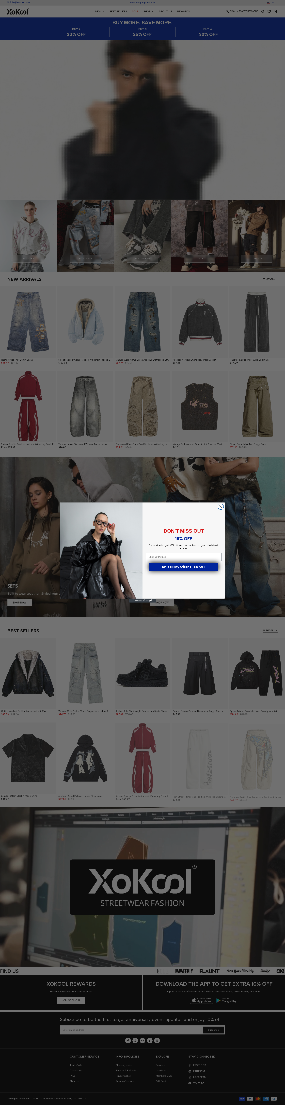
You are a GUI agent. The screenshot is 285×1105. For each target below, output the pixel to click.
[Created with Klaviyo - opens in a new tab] (142, 601)
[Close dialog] (221, 507)
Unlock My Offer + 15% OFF (184, 566)
